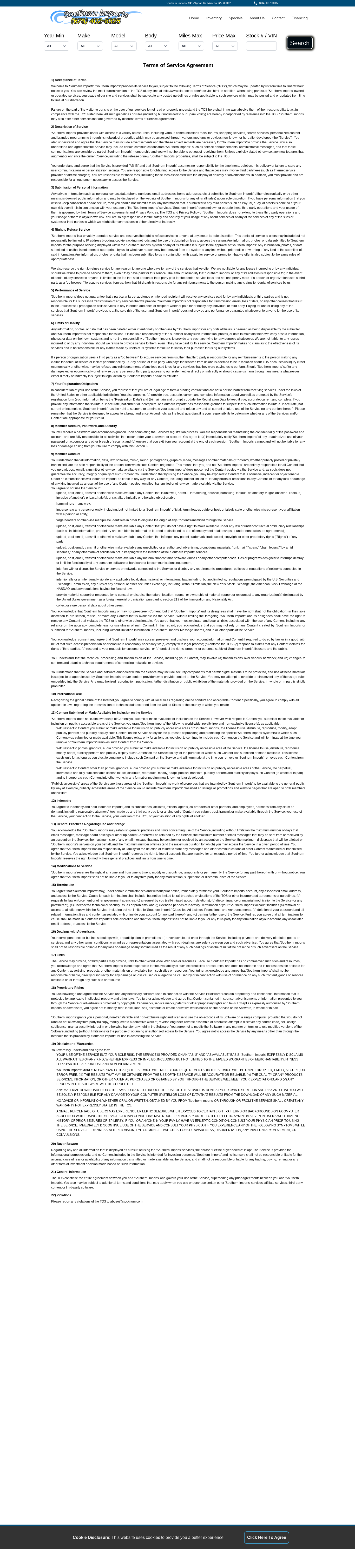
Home (194, 18)
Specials (235, 18)
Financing (300, 18)
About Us (257, 18)
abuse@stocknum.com (126, 1201)
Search (300, 43)
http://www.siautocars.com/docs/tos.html (191, 91)
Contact (278, 18)
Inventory (214, 18)
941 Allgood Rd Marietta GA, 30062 (209, 3)
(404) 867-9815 (268, 3)
